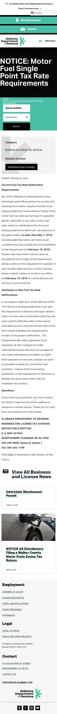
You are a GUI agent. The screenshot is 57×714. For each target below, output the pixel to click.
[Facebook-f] (19, 708)
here (10, 454)
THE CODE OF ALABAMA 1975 (17, 683)
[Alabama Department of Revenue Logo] (13, 41)
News (7, 99)
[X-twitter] (25, 708)
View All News (31, 474)
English (38, 13)
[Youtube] (37, 708)
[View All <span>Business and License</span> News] (5, 471)
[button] (29, 9)
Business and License (21, 167)
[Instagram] (31, 708)
